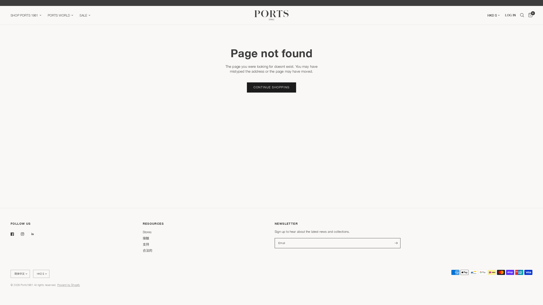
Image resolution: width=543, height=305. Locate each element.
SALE (83, 15)
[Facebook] (15, 234)
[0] (529, 15)
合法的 (148, 250)
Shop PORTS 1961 (24, 15)
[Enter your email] (396, 243)
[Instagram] (25, 234)
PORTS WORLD (59, 15)
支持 (146, 244)
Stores (147, 232)
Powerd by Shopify (68, 285)
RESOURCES (153, 223)
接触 (146, 238)
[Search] (522, 15)
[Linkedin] (35, 234)
